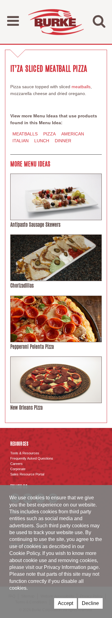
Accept (65, 603)
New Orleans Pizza (26, 407)
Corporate (18, 469)
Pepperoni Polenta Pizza (32, 346)
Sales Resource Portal (27, 474)
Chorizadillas (22, 285)
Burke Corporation (56, 22)
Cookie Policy (24, 553)
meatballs (81, 86)
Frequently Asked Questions (31, 458)
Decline (90, 603)
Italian (20, 140)
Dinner (63, 140)
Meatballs (25, 133)
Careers (16, 464)
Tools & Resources (24, 453)
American (72, 133)
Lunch (41, 140)
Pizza (49, 133)
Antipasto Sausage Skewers (35, 224)
